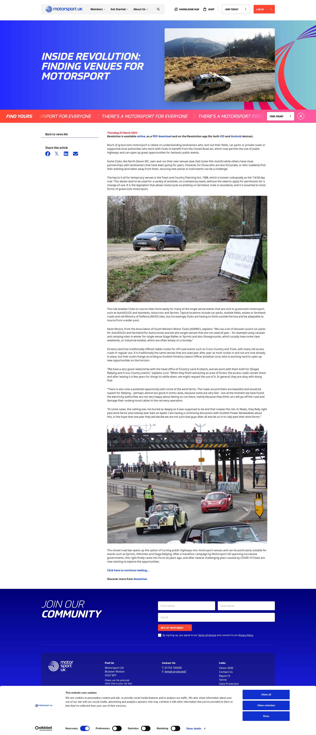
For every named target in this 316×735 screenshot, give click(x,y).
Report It (224, 676)
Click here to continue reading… (128, 570)
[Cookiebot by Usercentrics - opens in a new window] (43, 728)
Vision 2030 (226, 668)
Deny (266, 716)
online (141, 136)
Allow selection (266, 705)
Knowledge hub (189, 9)
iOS (222, 136)
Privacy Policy (245, 635)
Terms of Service (207, 635)
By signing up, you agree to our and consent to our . (208, 635)
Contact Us (226, 672)
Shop (211, 9)
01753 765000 (173, 668)
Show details (193, 728)
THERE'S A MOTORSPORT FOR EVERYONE (119, 116)
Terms (223, 680)
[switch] (117, 728)
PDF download (162, 136)
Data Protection (229, 684)
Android (236, 136)
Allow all (266, 694)
